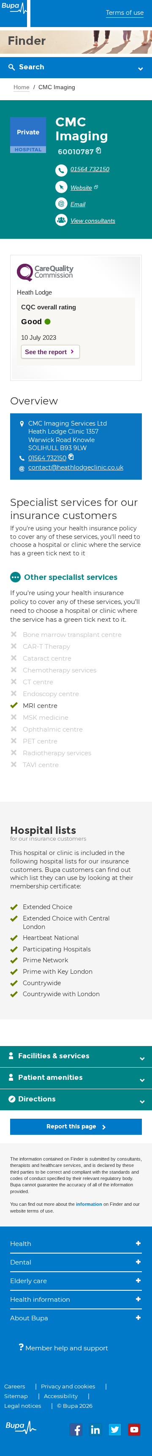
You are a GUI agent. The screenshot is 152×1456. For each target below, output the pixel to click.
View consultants (93, 220)
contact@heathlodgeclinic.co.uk (75, 467)
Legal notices (22, 1405)
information (89, 1204)
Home (22, 87)
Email (78, 204)
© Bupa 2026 (74, 1405)
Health (20, 1244)
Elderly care (28, 1281)
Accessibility (61, 1396)
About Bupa (29, 1318)
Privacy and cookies (68, 1386)
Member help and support (66, 1348)
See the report (46, 351)
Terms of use (125, 12)
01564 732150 (90, 169)
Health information (40, 1299)
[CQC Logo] (45, 279)
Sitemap (16, 1396)
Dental (20, 1262)
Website (81, 187)
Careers (14, 1386)
